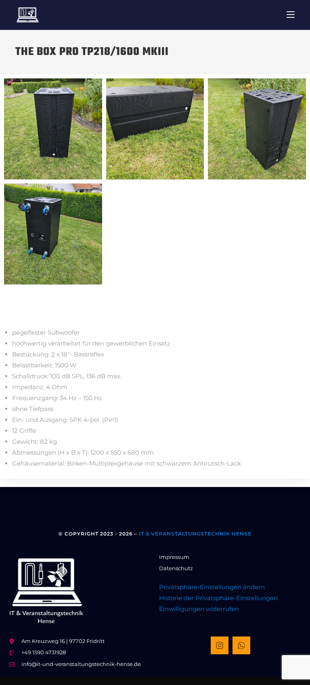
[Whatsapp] (241, 645)
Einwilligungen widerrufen (199, 609)
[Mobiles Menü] (291, 15)
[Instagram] (219, 645)
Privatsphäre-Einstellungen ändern (212, 587)
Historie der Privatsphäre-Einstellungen (218, 598)
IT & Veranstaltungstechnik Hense (195, 534)
